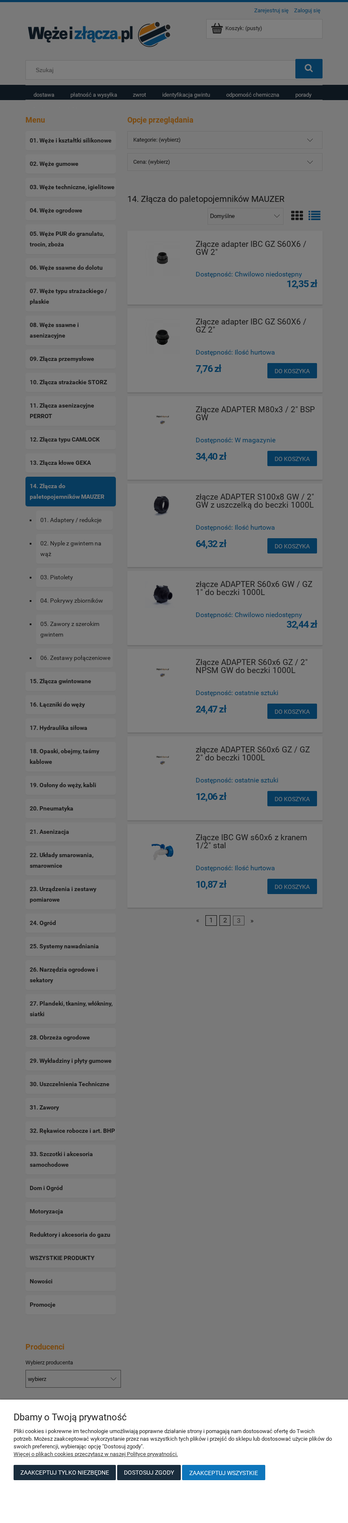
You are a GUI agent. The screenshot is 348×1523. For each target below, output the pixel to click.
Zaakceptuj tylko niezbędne (64, 1472)
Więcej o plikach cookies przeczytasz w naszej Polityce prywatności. (96, 1454)
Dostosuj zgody (149, 1472)
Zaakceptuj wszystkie (223, 1473)
